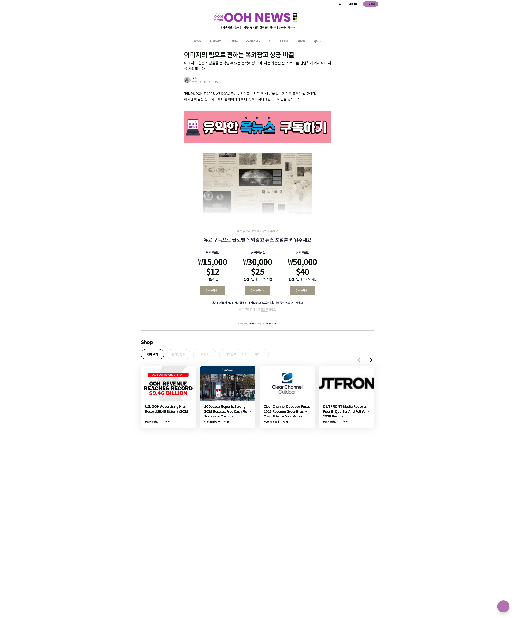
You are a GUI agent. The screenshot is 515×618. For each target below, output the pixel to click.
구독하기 (370, 4)
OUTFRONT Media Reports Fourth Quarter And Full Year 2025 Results (346, 411)
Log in (352, 4)
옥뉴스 (317, 41)
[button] (371, 360)
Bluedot (253, 323)
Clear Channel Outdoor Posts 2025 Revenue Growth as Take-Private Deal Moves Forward (287, 414)
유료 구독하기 (212, 290)
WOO (197, 41)
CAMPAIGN (253, 41)
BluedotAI (272, 323)
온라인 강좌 (178, 354)
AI (270, 41)
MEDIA (233, 41)
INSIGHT (215, 41)
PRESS (284, 41)
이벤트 (205, 354)
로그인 (264, 309)
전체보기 (152, 354)
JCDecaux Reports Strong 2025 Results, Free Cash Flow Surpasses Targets (227, 411)
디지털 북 (231, 354)
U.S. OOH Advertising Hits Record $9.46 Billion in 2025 (166, 409)
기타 (257, 354)
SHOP (301, 41)
